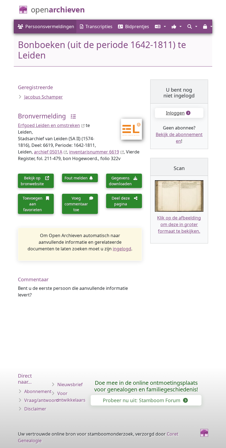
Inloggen (175, 113)
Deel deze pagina (121, 200)
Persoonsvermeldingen (49, 26)
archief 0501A (48, 152)
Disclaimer (35, 409)
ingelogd (122, 249)
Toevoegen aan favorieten (32, 203)
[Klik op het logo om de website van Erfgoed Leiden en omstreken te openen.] (128, 125)
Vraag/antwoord (41, 400)
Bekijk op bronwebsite (32, 180)
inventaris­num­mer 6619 (94, 152)
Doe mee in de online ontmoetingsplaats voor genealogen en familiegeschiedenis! (146, 386)
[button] (159, 26)
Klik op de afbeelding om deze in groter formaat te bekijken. (179, 224)
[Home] (204, 433)
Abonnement (38, 391)
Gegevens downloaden (120, 180)
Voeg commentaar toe (76, 203)
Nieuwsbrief (70, 384)
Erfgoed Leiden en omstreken (49, 125)
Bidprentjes (137, 26)
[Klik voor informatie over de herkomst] (71, 116)
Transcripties (98, 26)
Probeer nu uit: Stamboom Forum (142, 400)
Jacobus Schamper (43, 97)
